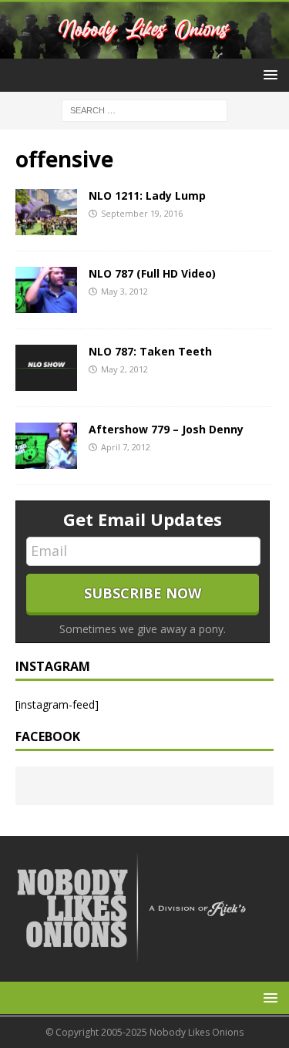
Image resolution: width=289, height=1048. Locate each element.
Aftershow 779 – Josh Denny (166, 429)
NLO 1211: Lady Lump (147, 195)
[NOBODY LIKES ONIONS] (144, 49)
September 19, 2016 (142, 213)
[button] (267, 74)
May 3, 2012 (124, 291)
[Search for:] (144, 110)
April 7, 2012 (125, 447)
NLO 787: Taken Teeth (150, 351)
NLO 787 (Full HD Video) (152, 273)
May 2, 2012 (124, 369)
